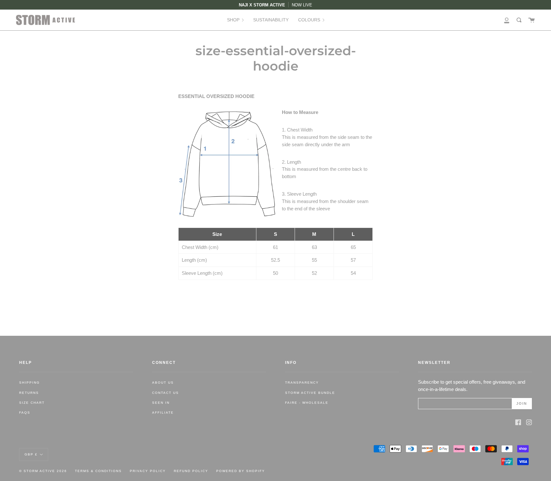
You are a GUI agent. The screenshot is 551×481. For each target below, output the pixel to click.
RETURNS (29, 393)
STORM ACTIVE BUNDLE (310, 393)
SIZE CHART (32, 402)
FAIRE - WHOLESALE (306, 402)
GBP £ (31, 454)
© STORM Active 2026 (43, 471)
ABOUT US (163, 382)
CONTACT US (165, 393)
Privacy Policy (148, 471)
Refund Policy (191, 471)
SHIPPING (29, 382)
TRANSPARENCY (302, 382)
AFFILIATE (163, 412)
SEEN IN (161, 402)
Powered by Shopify (240, 471)
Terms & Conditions (98, 471)
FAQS (24, 412)
